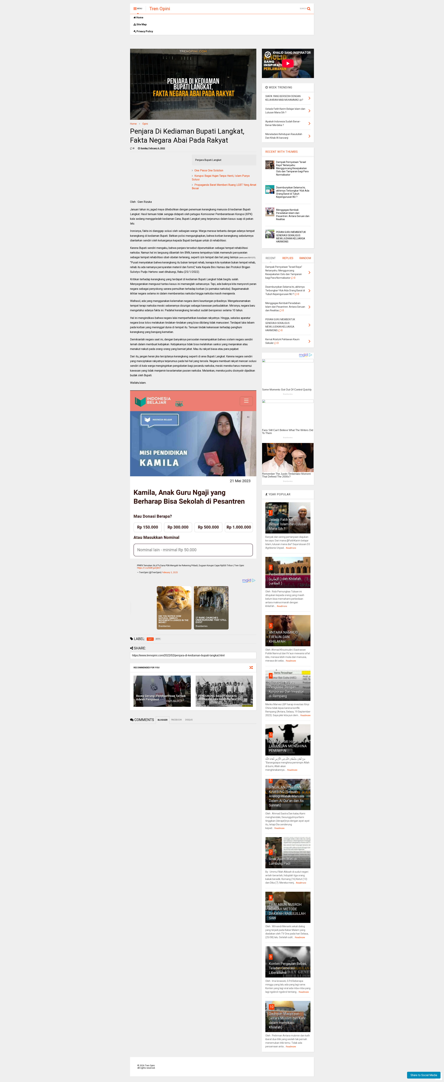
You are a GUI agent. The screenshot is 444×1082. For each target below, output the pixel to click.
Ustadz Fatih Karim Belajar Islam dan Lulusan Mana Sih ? (288, 524)
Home (139, 17)
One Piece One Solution (208, 170)
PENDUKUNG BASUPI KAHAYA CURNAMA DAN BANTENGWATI (218, 697)
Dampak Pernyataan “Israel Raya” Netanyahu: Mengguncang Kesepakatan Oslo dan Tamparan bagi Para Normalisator (292, 168)
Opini (145, 123)
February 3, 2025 (170, 572)
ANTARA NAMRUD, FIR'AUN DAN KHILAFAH (283, 637)
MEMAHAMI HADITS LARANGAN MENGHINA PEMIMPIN (288, 746)
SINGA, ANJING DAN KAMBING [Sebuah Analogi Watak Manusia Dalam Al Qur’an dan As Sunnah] (286, 796)
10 (272, 1007)
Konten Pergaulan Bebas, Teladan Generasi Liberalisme (288, 968)
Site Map (141, 24)
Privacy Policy (144, 31)
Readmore (291, 548)
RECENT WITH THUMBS (281, 151)
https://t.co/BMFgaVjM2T (149, 568)
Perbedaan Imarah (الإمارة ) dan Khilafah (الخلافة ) (285, 578)
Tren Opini (159, 8)
